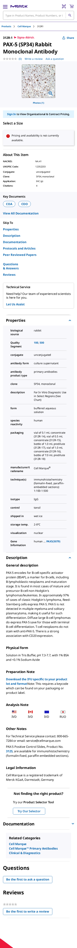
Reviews (9, 275)
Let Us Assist (15, 304)
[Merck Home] (18, 6)
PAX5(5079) (53, 541)
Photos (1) (38, 102)
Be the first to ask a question (27, 879)
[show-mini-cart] (71, 6)
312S (9, 751)
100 (36, 342)
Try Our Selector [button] (29, 811)
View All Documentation (20, 213)
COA (9, 204)
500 (42, 342)
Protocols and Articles (19, 248)
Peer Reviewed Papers (19, 255)
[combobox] (38, 15)
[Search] (70, 15)
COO (24, 204)
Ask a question (55, 59)
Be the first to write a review (29, 912)
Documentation (14, 242)
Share (70, 38)
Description (11, 236)
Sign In (11, 114)
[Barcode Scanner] (64, 6)
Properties (11, 229)
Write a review (34, 59)
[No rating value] (11, 59)
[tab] (9, 26)
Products (6, 26)
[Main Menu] (5, 6)
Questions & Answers (11, 266)
